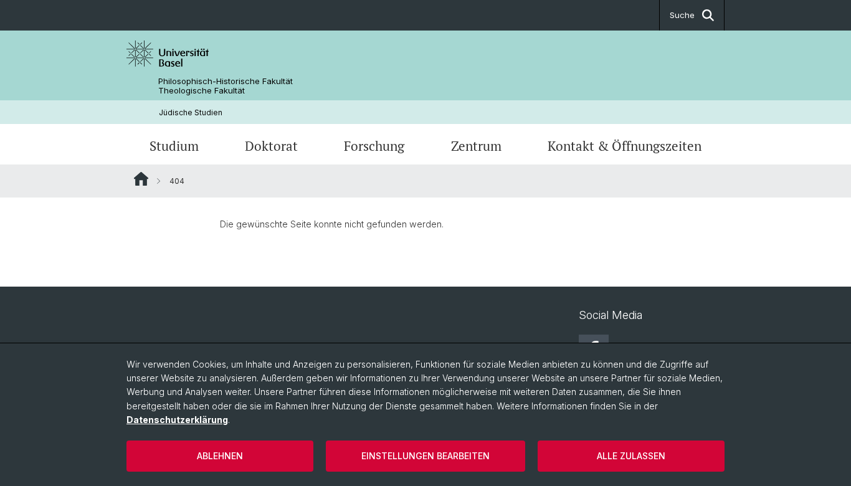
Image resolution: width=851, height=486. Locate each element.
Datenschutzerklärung (177, 419)
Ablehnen (220, 455)
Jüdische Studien (190, 112)
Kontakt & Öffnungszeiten (624, 146)
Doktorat (271, 146)
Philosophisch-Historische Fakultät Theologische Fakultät (225, 86)
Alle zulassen (631, 455)
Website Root (141, 179)
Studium (174, 146)
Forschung (374, 146)
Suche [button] (682, 15)
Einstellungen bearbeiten (425, 455)
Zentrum (476, 146)
